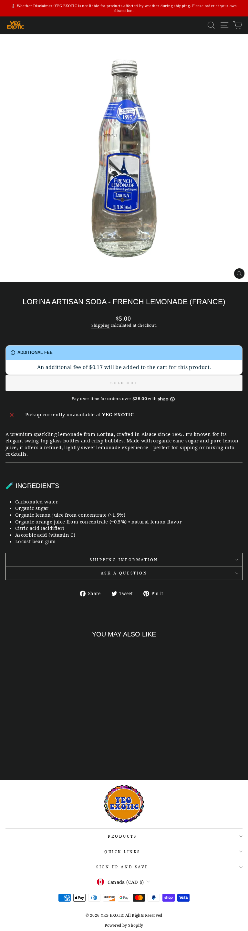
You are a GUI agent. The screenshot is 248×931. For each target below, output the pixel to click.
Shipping (100, 325)
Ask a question (124, 572)
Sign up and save (122, 866)
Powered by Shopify (124, 925)
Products (122, 836)
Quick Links (122, 851)
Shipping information (124, 559)
